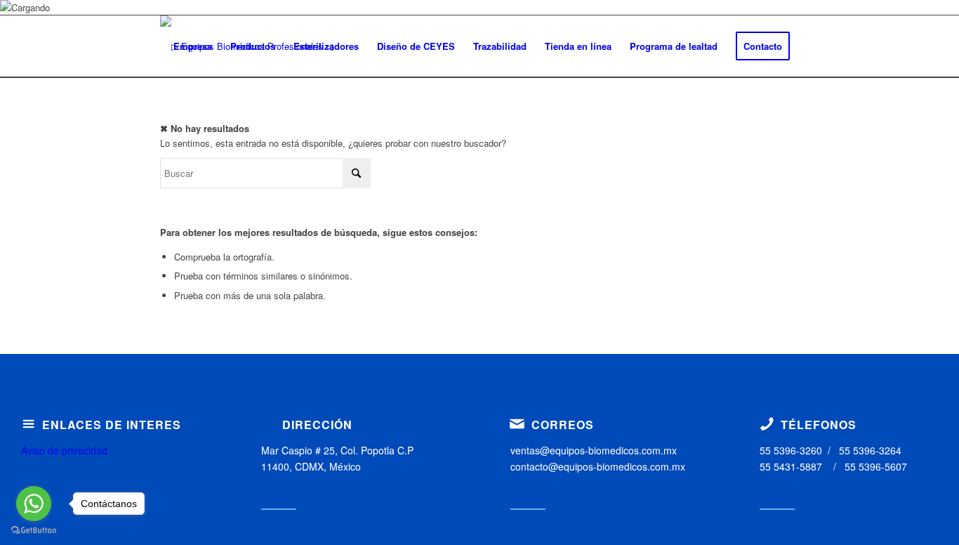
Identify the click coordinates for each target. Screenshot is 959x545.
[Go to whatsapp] (33, 503)
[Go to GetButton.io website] (33, 530)
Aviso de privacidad (64, 450)
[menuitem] (192, 46)
